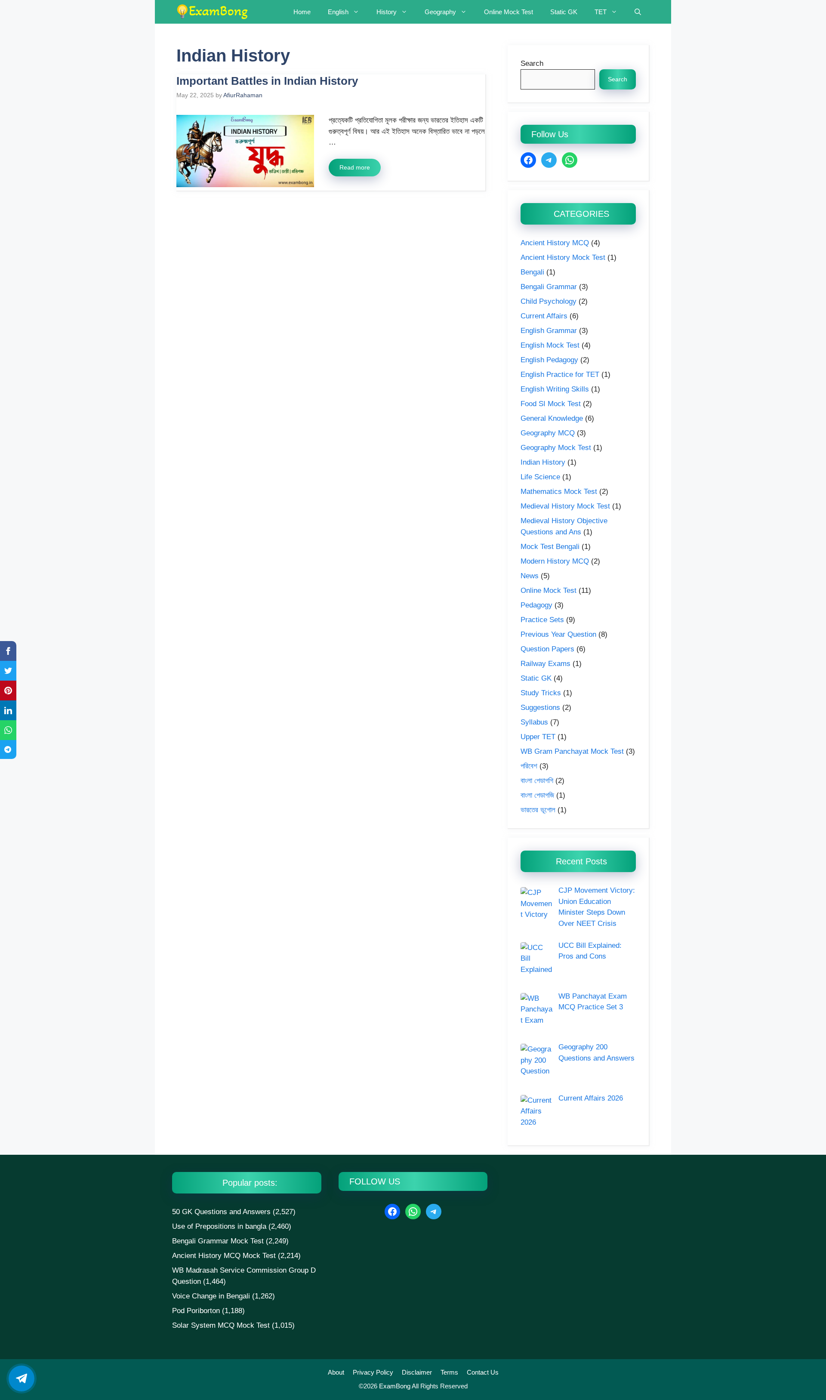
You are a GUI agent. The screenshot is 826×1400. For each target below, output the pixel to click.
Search (532, 63)
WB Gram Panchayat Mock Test (572, 751)
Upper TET (538, 737)
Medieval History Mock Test (565, 506)
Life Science (540, 477)
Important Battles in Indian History (267, 80)
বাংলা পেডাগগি (537, 781)
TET (601, 11)
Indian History (543, 462)
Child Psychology (548, 301)
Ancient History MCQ (555, 243)
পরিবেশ (529, 766)
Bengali (532, 272)
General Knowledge (552, 418)
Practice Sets (542, 620)
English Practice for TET (560, 374)
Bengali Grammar (549, 287)
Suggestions (540, 707)
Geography (440, 11)
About (336, 1372)
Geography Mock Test (556, 448)
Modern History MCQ (555, 561)
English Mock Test (550, 345)
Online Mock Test (508, 11)
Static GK (563, 11)
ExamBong (393, 1386)
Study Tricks (541, 693)
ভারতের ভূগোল (538, 810)
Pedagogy (536, 605)
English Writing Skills (555, 389)
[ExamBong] (212, 12)
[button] (638, 12)
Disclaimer (417, 1372)
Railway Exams (545, 664)
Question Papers (547, 649)
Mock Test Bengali (550, 547)
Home (302, 11)
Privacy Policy (373, 1372)
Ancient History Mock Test (563, 257)
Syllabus (534, 722)
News (530, 576)
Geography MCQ (548, 433)
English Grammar (549, 331)
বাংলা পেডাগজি (537, 795)
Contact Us (483, 1372)
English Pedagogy (549, 360)
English (338, 11)
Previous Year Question (558, 634)
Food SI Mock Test (551, 404)
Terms (449, 1372)
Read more (354, 167)
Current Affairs (544, 316)
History (386, 11)
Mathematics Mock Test (559, 491)
